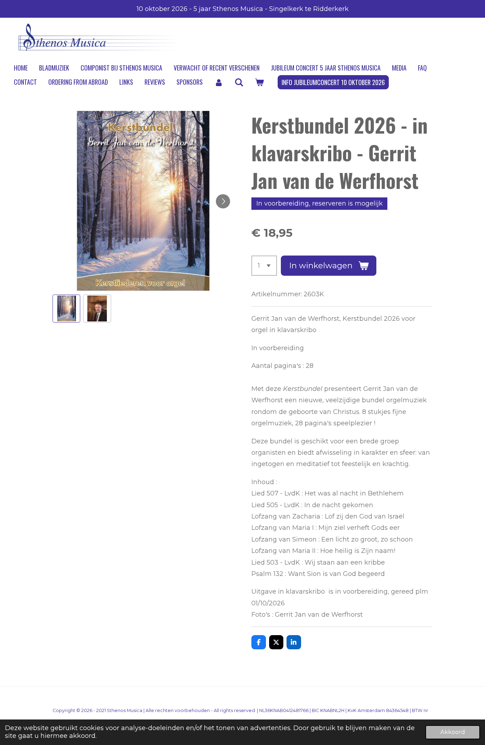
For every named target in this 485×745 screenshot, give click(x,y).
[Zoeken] (238, 82)
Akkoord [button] (452, 731)
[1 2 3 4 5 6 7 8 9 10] (264, 265)
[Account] (218, 82)
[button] (66, 308)
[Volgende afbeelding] (223, 201)
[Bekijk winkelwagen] (259, 82)
